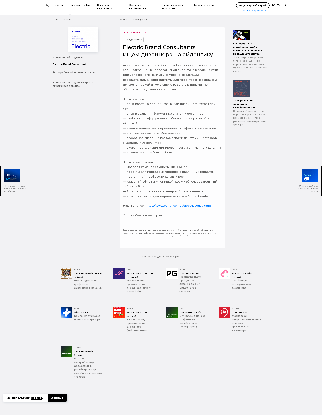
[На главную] (48, 7)
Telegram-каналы (204, 5)
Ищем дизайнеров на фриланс (173, 7)
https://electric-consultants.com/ (76, 72)
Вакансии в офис (80, 5)
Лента (59, 5)
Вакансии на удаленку (104, 7)
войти (276, 5)
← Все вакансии (62, 19)
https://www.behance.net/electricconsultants (178, 205)
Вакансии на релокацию (138, 7)
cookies (36, 397)
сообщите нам (190, 236)
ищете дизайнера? (252, 5)
